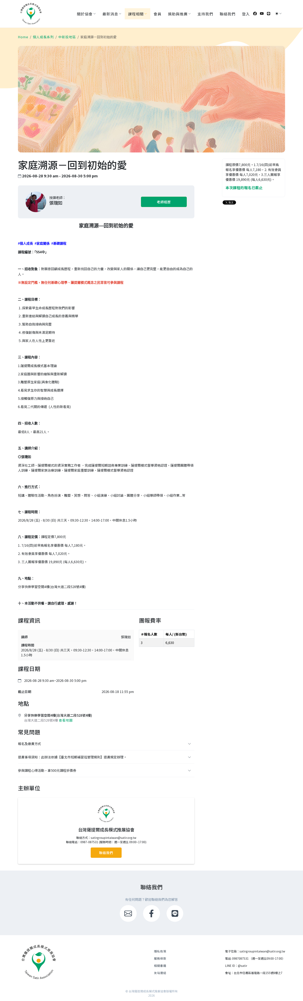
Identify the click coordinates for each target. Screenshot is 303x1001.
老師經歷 (164, 201)
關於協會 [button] (85, 13)
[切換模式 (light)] (277, 13)
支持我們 (205, 13)
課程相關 (136, 13)
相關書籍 (160, 966)
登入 (246, 13)
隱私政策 (160, 951)
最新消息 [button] (110, 13)
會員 (157, 13)
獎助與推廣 (178, 13)
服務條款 (160, 958)
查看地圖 (66, 720)
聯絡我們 (227, 13)
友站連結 (160, 973)
